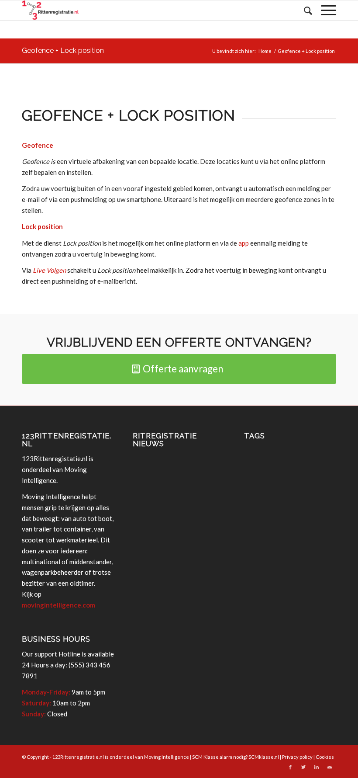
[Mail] (329, 767)
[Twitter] (303, 767)
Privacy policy (297, 757)
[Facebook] (290, 767)
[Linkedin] (316, 767)
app (243, 243)
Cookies (325, 757)
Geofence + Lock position (63, 50)
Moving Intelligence (166, 757)
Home (265, 51)
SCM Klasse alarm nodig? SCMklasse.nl (235, 757)
